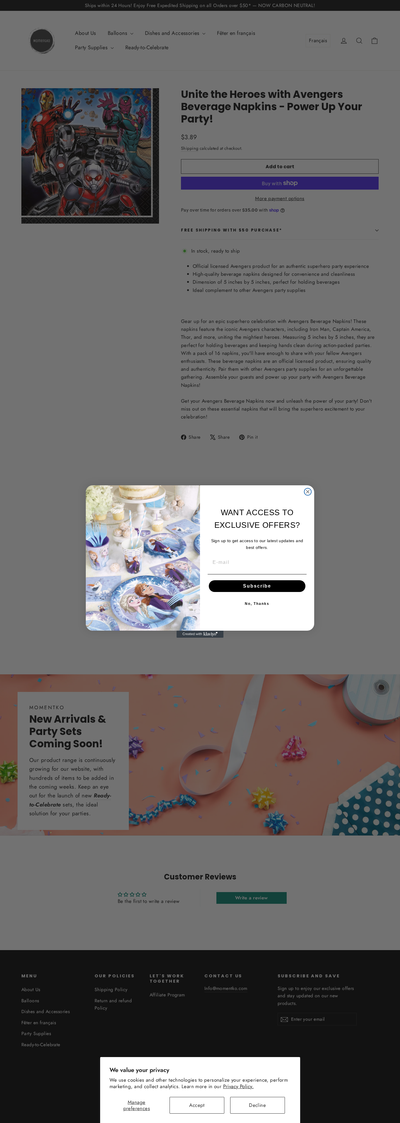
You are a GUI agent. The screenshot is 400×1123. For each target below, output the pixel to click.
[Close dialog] (307, 491)
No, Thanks (257, 604)
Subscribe (257, 585)
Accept (197, 1105)
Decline (257, 1105)
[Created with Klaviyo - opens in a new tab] (200, 634)
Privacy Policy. (238, 1086)
